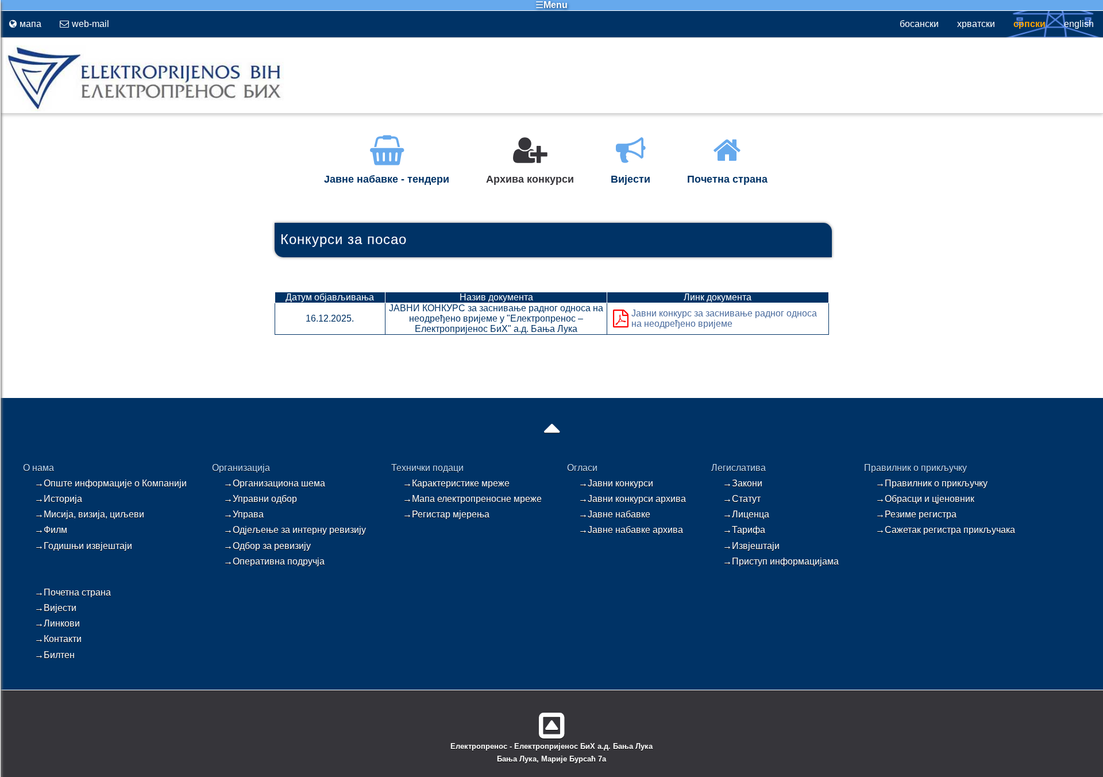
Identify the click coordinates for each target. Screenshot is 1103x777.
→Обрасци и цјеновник (925, 499)
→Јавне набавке (614, 514)
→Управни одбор (260, 499)
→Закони (742, 483)
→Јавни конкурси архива (632, 499)
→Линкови (57, 623)
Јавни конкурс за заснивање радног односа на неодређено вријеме (724, 318)
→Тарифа (744, 530)
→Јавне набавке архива (631, 530)
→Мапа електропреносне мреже (472, 499)
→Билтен (54, 655)
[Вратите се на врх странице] (552, 721)
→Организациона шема (274, 483)
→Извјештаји (751, 546)
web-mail (90, 24)
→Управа (243, 514)
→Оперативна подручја (274, 561)
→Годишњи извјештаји (83, 546)
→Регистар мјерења (446, 514)
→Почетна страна (72, 592)
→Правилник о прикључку (932, 483)
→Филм (50, 530)
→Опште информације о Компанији (110, 483)
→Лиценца (746, 514)
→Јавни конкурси (616, 483)
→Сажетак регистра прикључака (945, 530)
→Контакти (58, 639)
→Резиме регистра (916, 514)
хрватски (976, 24)
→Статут (742, 499)
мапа (30, 24)
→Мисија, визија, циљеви (89, 514)
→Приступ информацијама (781, 561)
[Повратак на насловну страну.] (142, 109)
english (1079, 24)
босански (919, 24)
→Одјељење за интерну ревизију (294, 530)
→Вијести (55, 608)
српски (1029, 24)
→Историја (58, 499)
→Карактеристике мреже (456, 483)
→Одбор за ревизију (267, 546)
